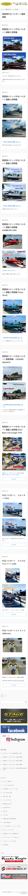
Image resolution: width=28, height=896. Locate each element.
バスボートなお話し (7, 785)
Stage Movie (5, 807)
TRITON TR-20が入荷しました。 (13, 338)
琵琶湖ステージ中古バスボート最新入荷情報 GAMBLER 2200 (13, 227)
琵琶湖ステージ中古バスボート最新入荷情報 (13, 473)
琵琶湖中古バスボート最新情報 (9, 833)
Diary (4, 811)
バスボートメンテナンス (8, 841)
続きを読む (14, 479)
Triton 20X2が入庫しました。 (12, 142)
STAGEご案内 (6, 822)
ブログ (4, 815)
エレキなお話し (6, 792)
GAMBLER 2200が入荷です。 (9, 270)
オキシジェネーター (7, 829)
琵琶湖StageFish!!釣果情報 (9, 818)
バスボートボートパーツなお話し (10, 837)
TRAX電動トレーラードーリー (9, 788)
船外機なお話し (6, 803)
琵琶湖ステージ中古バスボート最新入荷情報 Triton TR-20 (13, 292)
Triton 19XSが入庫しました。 (12, 206)
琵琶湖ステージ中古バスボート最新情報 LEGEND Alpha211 (13, 359)
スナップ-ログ (6, 800)
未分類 (4, 844)
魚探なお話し (6, 796)
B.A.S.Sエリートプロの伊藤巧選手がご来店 (12, 753)
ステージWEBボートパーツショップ (11, 826)
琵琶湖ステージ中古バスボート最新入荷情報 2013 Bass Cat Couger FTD (13, 430)
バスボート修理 (6, 781)
